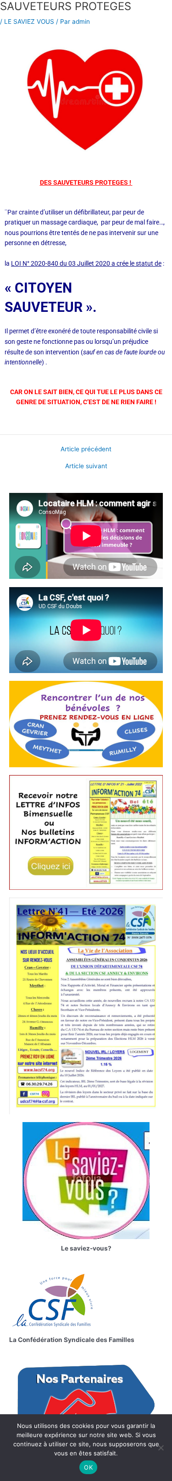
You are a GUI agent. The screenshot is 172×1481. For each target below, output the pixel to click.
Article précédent (86, 449)
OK (88, 1467)
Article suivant (86, 466)
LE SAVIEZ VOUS (29, 21)
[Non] (160, 1447)
